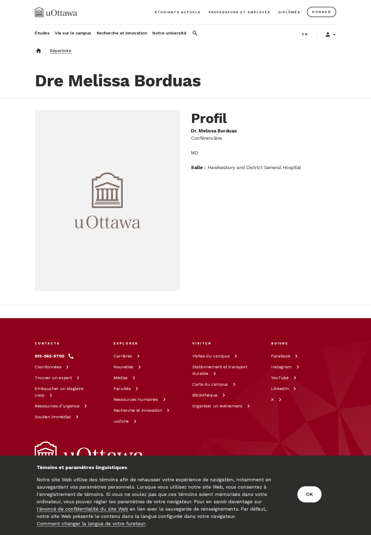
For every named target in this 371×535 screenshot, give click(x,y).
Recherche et (138, 410)
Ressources (57, 406)
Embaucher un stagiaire (59, 392)
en (305, 34)
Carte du (210, 384)
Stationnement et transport (219, 370)
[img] (56, 12)
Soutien (53, 416)
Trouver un (53, 377)
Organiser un (217, 406)
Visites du (210, 356)
